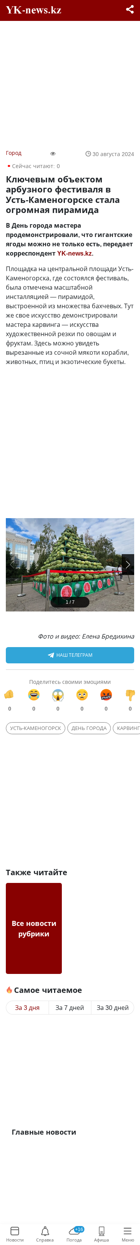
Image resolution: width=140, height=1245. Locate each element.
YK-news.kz (74, 253)
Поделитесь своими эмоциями (70, 681)
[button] (128, 564)
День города (89, 728)
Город (13, 152)
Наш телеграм (74, 655)
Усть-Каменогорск (35, 728)
